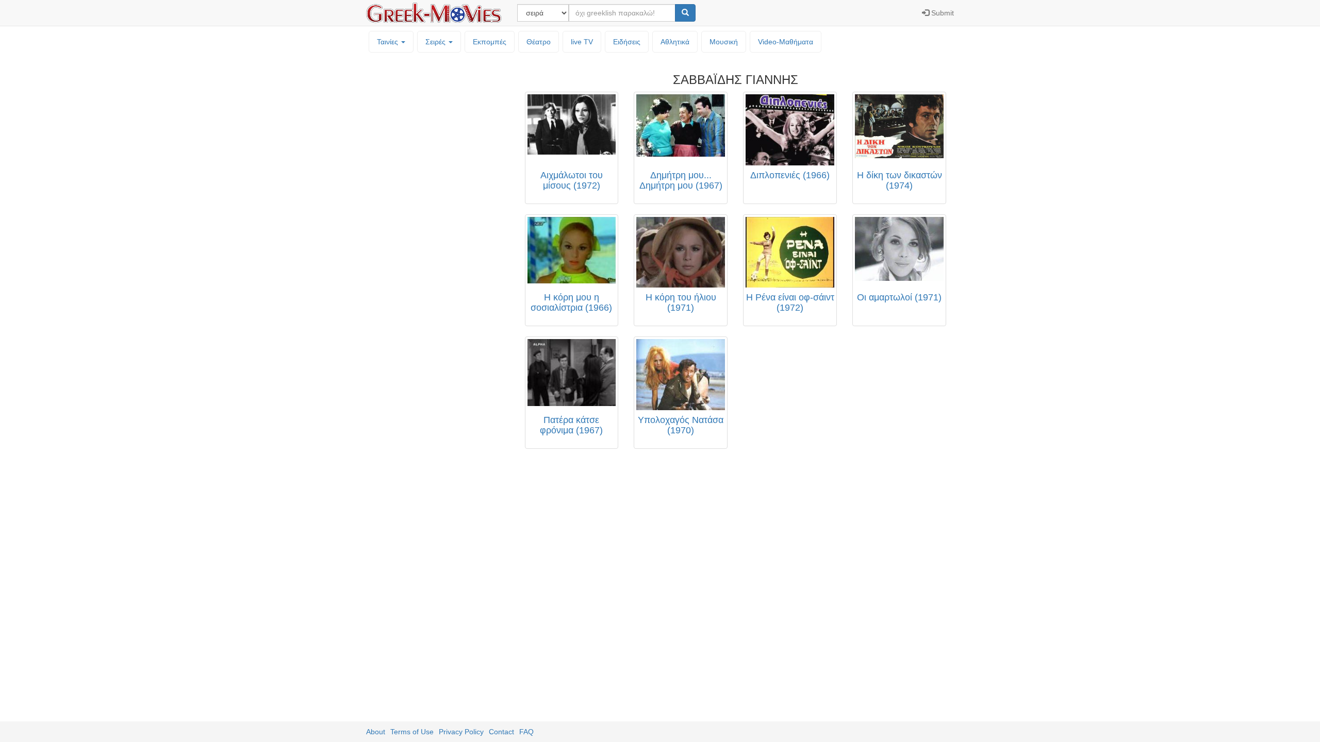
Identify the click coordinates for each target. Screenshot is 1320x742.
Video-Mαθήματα (785, 42)
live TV (582, 42)
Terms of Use (412, 732)
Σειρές (436, 42)
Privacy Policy (461, 732)
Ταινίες (388, 42)
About (375, 732)
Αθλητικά (675, 42)
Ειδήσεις (626, 42)
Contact (501, 732)
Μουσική (724, 42)
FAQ (526, 732)
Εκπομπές (489, 42)
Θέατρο (538, 42)
